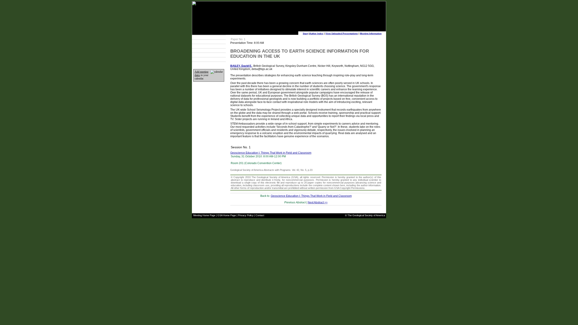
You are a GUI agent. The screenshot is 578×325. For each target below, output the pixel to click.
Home (199, 59)
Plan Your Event (204, 41)
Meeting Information (371, 33)
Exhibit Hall (202, 50)
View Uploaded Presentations (341, 33)
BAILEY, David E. (241, 65)
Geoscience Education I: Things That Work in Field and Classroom (270, 152)
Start (305, 33)
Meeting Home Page (204, 215)
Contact (260, 215)
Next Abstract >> (318, 202)
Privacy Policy (246, 215)
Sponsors (201, 55)
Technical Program (206, 37)
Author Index (316, 33)
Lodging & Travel (205, 46)
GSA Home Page (226, 215)
